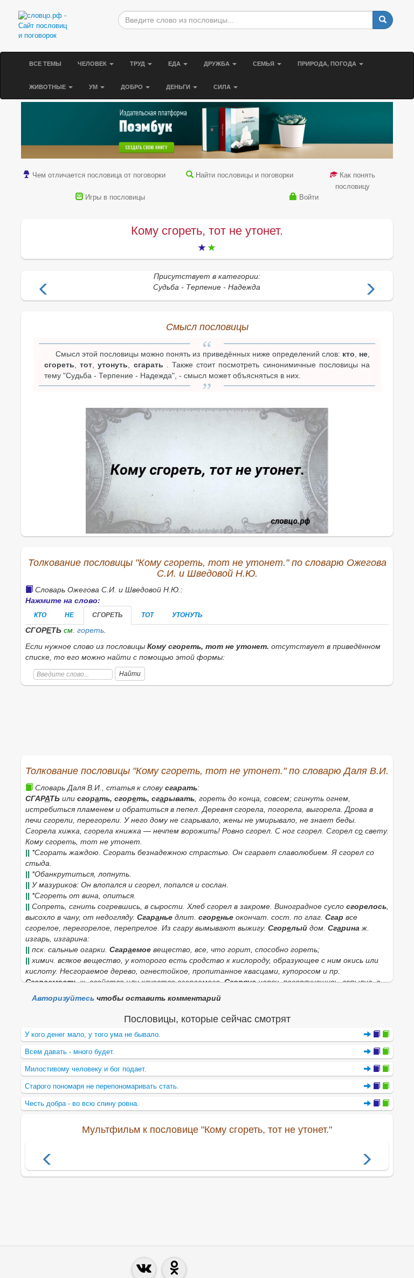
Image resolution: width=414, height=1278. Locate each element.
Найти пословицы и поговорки (244, 175)
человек (93, 63)
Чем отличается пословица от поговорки (98, 175)
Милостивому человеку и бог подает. (86, 1069)
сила (222, 87)
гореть (90, 630)
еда (175, 63)
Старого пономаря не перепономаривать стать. (102, 1086)
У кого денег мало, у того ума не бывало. (93, 1034)
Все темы (45, 63)
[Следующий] (366, 1160)
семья (264, 63)
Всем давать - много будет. (70, 1052)
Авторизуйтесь (63, 998)
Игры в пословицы (115, 197)
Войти (309, 197)
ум (94, 87)
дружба (217, 63)
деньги (179, 87)
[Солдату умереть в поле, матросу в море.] (370, 290)
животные (48, 87)
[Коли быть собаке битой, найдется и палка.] (43, 290)
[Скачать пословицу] (207, 471)
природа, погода (328, 63)
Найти (130, 674)
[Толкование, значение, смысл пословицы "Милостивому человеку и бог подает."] (376, 1069)
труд (138, 63)
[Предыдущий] (47, 1160)
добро (132, 87)
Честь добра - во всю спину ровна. (82, 1103)
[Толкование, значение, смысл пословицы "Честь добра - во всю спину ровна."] (376, 1103)
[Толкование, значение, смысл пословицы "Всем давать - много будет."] (376, 1052)
